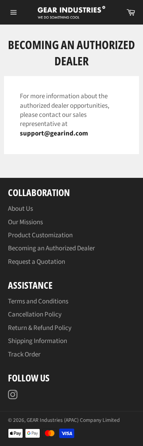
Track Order (24, 354)
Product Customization (40, 235)
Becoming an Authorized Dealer (51, 248)
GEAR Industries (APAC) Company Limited (73, 420)
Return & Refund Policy (40, 328)
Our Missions (25, 222)
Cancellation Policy (35, 314)
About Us (20, 208)
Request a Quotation (36, 262)
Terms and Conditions (38, 301)
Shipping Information (37, 341)
